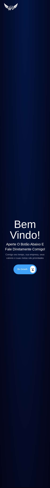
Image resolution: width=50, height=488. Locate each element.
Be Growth (22, 269)
